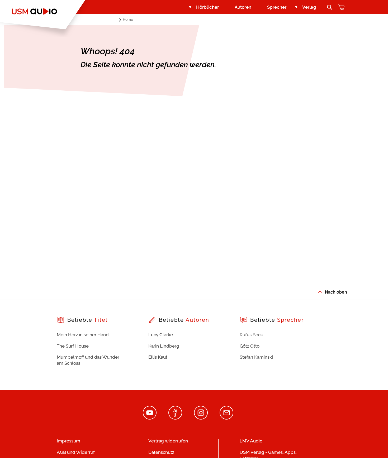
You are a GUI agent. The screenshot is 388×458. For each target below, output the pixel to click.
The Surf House (73, 346)
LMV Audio (251, 441)
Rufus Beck (251, 334)
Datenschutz (161, 452)
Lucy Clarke (160, 334)
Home (128, 19)
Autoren (243, 7)
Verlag (309, 7)
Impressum (68, 441)
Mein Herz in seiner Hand (83, 334)
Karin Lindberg (163, 346)
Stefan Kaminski (256, 357)
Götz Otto (249, 346)
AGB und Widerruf (76, 452)
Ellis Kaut (157, 357)
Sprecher (276, 7)
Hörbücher (207, 7)
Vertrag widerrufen (168, 441)
